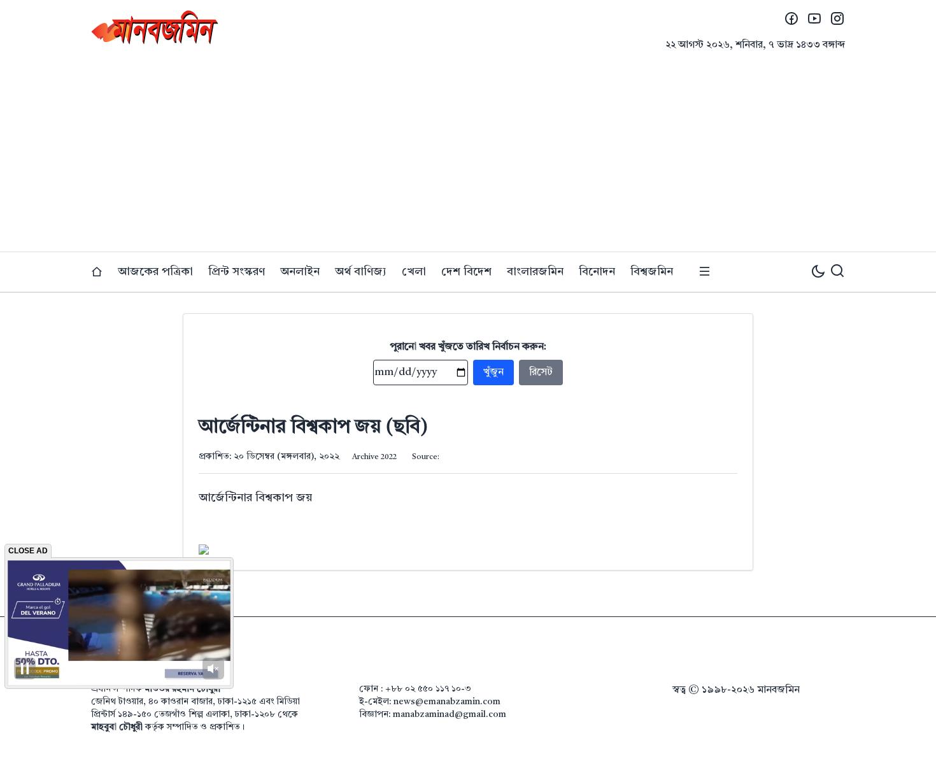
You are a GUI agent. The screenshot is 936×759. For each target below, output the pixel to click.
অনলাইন (300, 272)
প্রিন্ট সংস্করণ (236, 272)
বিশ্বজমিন (651, 272)
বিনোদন (597, 272)
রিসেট (541, 372)
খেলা (414, 272)
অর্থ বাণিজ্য (360, 272)
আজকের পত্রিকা (155, 272)
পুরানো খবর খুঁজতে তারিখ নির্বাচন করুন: (468, 347)
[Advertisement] (468, 156)
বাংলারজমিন (535, 272)
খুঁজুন (493, 372)
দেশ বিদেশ (466, 272)
